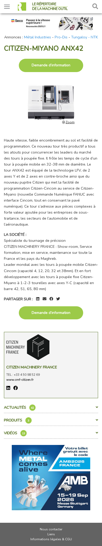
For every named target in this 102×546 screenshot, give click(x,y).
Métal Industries (37, 37)
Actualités (19, 407)
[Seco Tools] (51, 23)
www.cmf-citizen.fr (19, 380)
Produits (16, 420)
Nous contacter (51, 529)
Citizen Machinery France (31, 367)
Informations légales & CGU (51, 539)
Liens (51, 534)
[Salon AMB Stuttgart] (51, 477)
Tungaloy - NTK (84, 37)
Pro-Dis (61, 37)
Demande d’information (51, 65)
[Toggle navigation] (7, 6)
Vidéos (14, 433)
